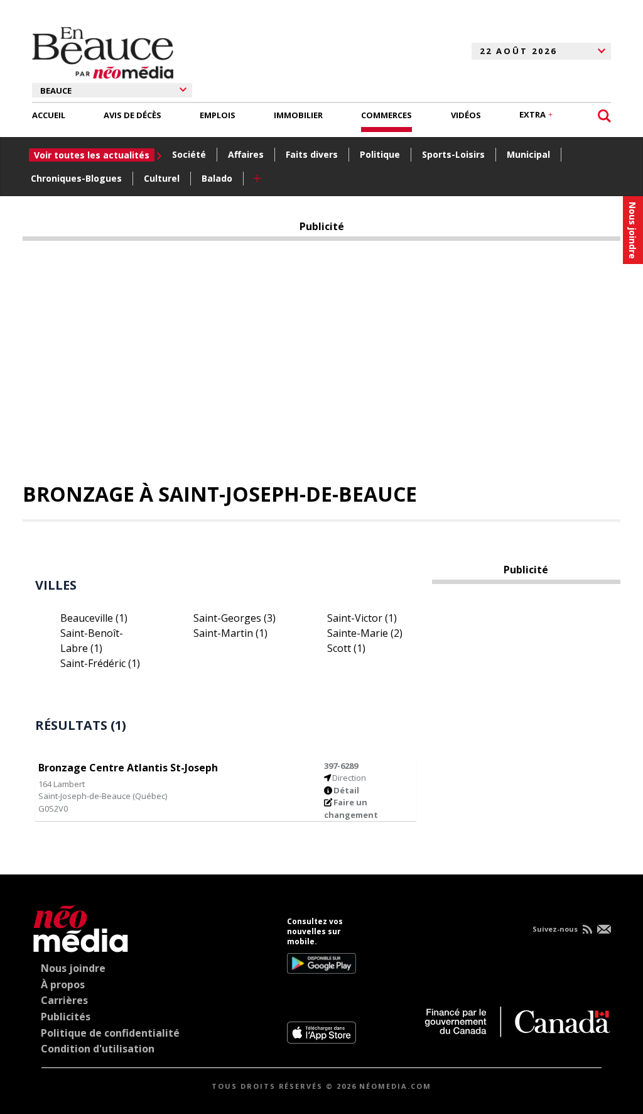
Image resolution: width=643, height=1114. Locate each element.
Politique (380, 154)
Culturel (162, 178)
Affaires (246, 154)
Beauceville (93, 618)
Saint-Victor (362, 618)
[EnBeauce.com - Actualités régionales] (102, 51)
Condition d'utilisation (97, 1049)
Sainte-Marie (365, 633)
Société (189, 154)
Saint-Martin (230, 633)
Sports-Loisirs (453, 154)
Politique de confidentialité (110, 1033)
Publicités (65, 1016)
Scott (346, 648)
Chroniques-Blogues (76, 178)
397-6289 (341, 765)
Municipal (528, 154)
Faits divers (312, 154)
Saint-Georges (234, 618)
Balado (217, 178)
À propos (63, 984)
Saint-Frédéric (100, 663)
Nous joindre (73, 968)
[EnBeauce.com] (80, 926)
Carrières (64, 1000)
